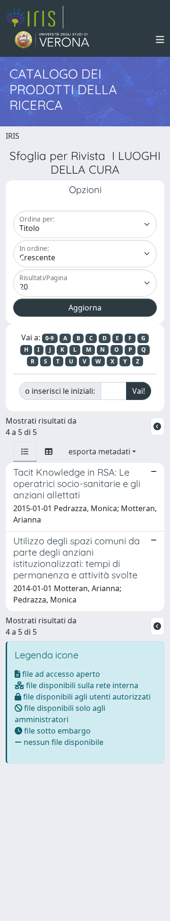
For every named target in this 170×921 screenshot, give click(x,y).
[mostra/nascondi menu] (160, 39)
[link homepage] (34, 17)
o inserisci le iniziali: (60, 391)
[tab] (25, 451)
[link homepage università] (52, 39)
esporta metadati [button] (99, 451)
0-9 (49, 338)
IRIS (12, 136)
